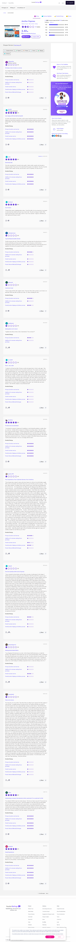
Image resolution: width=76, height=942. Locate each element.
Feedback (30, 924)
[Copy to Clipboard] (61, 136)
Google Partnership (60, 908)
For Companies (70, 2)
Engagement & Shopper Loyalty (48, 914)
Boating (36, 23)
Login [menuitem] (63, 3)
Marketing (44, 924)
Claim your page (62, 112)
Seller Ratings (30, 911)
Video (29, 922)
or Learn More (63, 88)
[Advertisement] (62, 52)
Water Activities (31, 23)
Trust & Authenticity (61, 914)
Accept (50, 936)
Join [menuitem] (59, 3)
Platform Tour (30, 908)
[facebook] (53, 136)
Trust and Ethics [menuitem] (11, 3)
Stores (4, 12)
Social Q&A (30, 916)
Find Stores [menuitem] (4, 3)
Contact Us (59, 919)
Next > (47, 893)
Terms (58, 916)
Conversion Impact (46, 911)
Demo (44, 919)
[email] (58, 136)
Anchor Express (28, 21)
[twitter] (55, 136)
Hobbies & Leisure (25, 23)
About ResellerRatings (61, 911)
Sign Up (58, 924)
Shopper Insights (46, 916)
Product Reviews (31, 914)
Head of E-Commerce (46, 927)
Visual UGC (30, 919)
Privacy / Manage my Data (61, 927)
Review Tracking (31, 927)
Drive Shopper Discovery (47, 908)
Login (58, 922)
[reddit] (56, 136)
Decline (59, 936)
